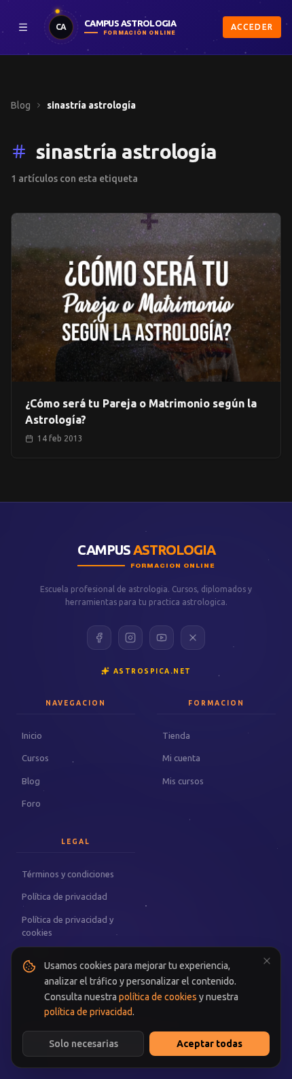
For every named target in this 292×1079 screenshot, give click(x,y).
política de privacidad (88, 1011)
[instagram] (130, 637)
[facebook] (99, 637)
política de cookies (158, 996)
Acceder (252, 26)
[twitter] (193, 637)
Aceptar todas (209, 1043)
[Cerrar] (266, 960)
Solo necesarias (83, 1043)
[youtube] (161, 637)
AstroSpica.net (152, 671)
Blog (21, 105)
